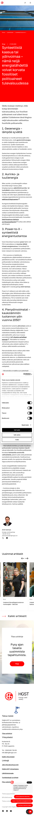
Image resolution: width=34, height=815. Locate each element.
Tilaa (17, 664)
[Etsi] (25, 1)
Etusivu (3, 32)
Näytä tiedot (25, 425)
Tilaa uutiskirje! (7, 733)
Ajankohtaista (10, 32)
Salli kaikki (17, 430)
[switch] (29, 408)
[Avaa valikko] (30, 3)
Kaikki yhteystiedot (8, 757)
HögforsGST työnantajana (10, 769)
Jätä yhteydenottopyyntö (10, 765)
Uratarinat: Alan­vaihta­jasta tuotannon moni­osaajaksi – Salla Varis (13, 603)
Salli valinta (17, 435)
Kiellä (17, 439)
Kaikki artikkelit (17, 616)
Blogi (3, 44)
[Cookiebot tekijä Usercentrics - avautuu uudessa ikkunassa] (25, 374)
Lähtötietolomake (8, 773)
